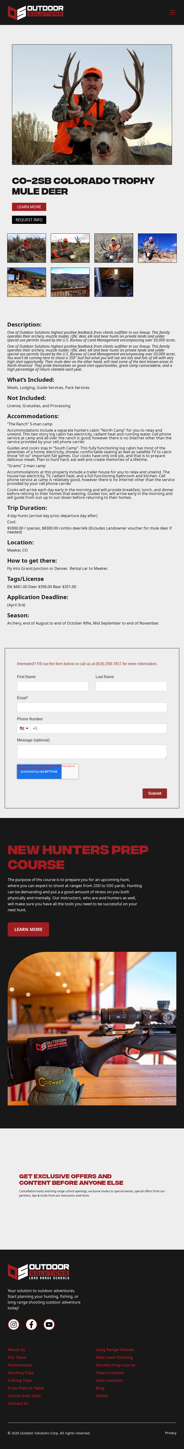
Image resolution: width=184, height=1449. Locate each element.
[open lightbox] (92, 104)
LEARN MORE (29, 206)
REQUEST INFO (29, 219)
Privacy (170, 1433)
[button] (171, 12)
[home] (36, 12)
